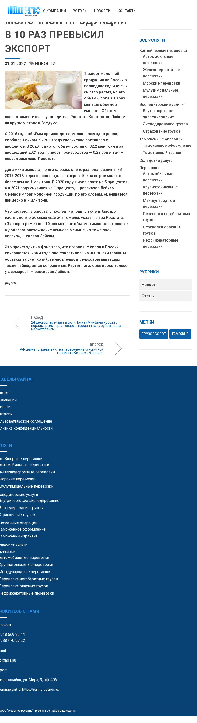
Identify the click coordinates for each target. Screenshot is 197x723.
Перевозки (149, 168)
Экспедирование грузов (165, 124)
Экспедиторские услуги (161, 104)
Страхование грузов (161, 131)
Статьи (148, 296)
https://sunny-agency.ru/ (41, 689)
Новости (102, 11)
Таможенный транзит (163, 152)
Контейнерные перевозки (163, 50)
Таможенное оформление (167, 145)
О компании (54, 11)
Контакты (127, 11)
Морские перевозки (161, 83)
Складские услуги (156, 160)
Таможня (180, 334)
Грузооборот (154, 334)
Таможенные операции (161, 139)
